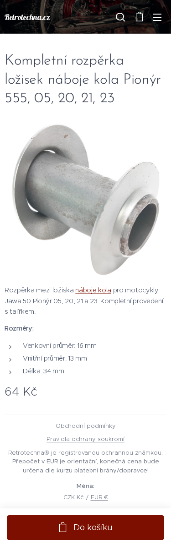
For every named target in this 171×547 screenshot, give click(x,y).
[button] (120, 16)
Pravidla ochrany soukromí (85, 439)
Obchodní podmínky (86, 426)
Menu (157, 17)
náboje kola (93, 290)
